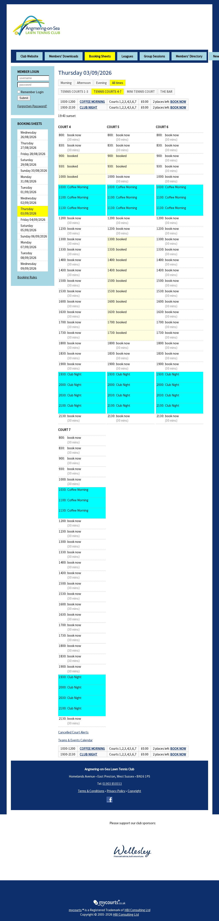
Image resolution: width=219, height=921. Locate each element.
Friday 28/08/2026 (33, 154)
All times (117, 83)
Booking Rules (27, 277)
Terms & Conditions (91, 791)
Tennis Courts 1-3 (74, 92)
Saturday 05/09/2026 (28, 228)
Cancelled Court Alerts (73, 732)
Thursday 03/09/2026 (28, 211)
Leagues (127, 56)
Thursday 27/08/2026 (28, 145)
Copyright (134, 791)
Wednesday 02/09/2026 (28, 200)
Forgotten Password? (32, 106)
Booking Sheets (100, 56)
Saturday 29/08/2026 (28, 162)
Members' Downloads (63, 56)
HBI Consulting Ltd (137, 910)
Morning (66, 83)
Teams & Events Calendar (75, 740)
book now (178, 102)
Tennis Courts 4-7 (107, 92)
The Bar (166, 92)
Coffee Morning (92, 102)
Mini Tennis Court (141, 92)
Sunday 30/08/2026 (34, 171)
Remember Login (32, 92)
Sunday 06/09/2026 (34, 236)
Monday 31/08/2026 (28, 179)
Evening (101, 83)
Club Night (88, 107)
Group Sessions (154, 56)
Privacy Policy (116, 791)
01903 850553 (112, 784)
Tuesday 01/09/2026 (28, 189)
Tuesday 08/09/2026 (28, 255)
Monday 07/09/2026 (28, 244)
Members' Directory (189, 56)
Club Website (29, 56)
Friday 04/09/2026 (33, 220)
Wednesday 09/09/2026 (28, 266)
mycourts (75, 910)
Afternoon (84, 83)
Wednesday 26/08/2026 (28, 134)
